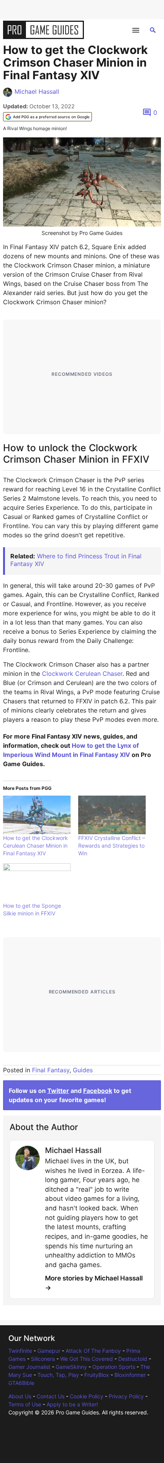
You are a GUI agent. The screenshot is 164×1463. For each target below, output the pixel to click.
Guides (83, 1070)
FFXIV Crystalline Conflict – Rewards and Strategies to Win (111, 845)
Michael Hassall (36, 91)
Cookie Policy (86, 1396)
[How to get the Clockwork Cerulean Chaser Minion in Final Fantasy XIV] (37, 815)
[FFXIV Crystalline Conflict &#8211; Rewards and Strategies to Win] (112, 815)
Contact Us (50, 1396)
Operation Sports (113, 1367)
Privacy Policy (126, 1396)
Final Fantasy (50, 1070)
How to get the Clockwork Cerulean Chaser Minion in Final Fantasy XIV (35, 845)
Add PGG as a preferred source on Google (51, 116)
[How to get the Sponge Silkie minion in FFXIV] (37, 882)
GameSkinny (71, 1367)
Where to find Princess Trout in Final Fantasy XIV (75, 559)
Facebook (97, 1090)
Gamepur (48, 1350)
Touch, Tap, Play (58, 1375)
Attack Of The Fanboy (93, 1350)
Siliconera (43, 1358)
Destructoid (132, 1358)
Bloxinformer (130, 1375)
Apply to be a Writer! (72, 1404)
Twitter (58, 1090)
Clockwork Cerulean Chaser (82, 673)
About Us (19, 1396)
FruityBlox (96, 1375)
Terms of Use (24, 1404)
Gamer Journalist (29, 1367)
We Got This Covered (86, 1358)
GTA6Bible (21, 1383)
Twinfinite (20, 1350)
